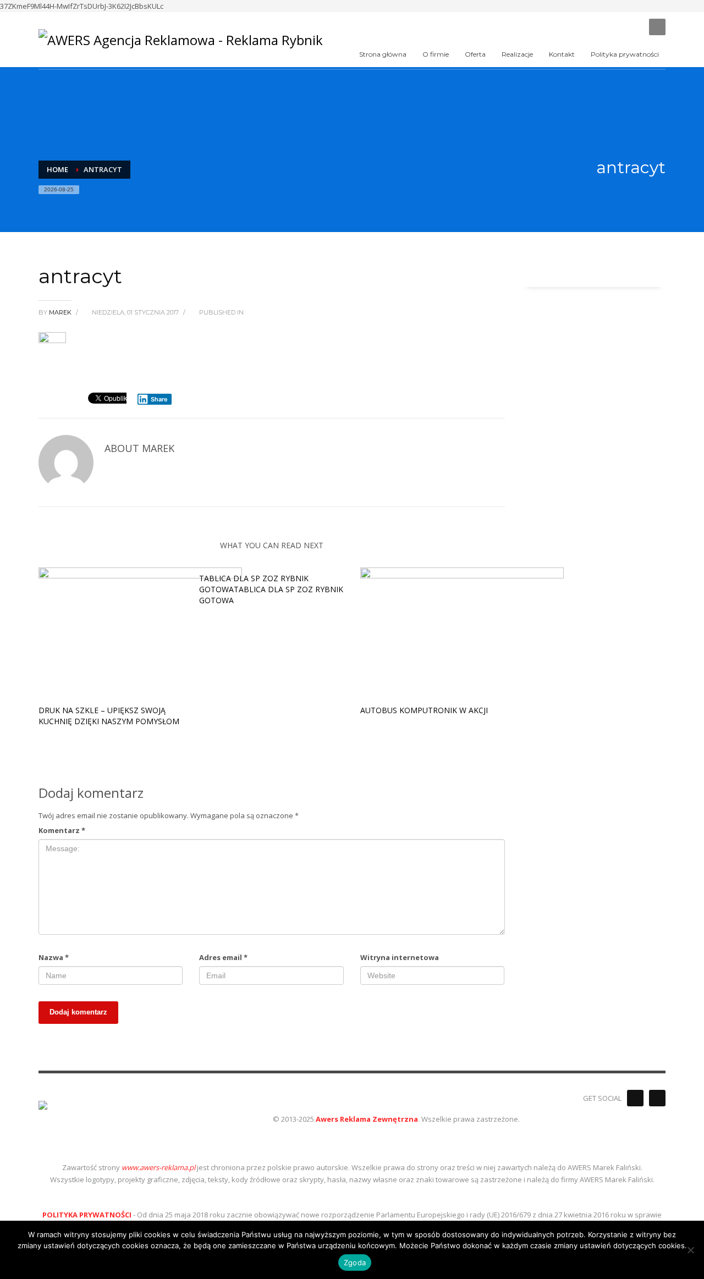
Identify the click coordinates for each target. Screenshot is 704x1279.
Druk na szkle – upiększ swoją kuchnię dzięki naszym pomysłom (108, 715)
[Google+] (657, 1098)
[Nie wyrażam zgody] (690, 1249)
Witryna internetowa (399, 957)
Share (159, 399)
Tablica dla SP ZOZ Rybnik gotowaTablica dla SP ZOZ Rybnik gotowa (271, 589)
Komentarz (61, 830)
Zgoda (355, 1262)
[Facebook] (635, 1098)
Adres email (223, 957)
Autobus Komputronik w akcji (424, 710)
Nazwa (53, 957)
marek (61, 312)
